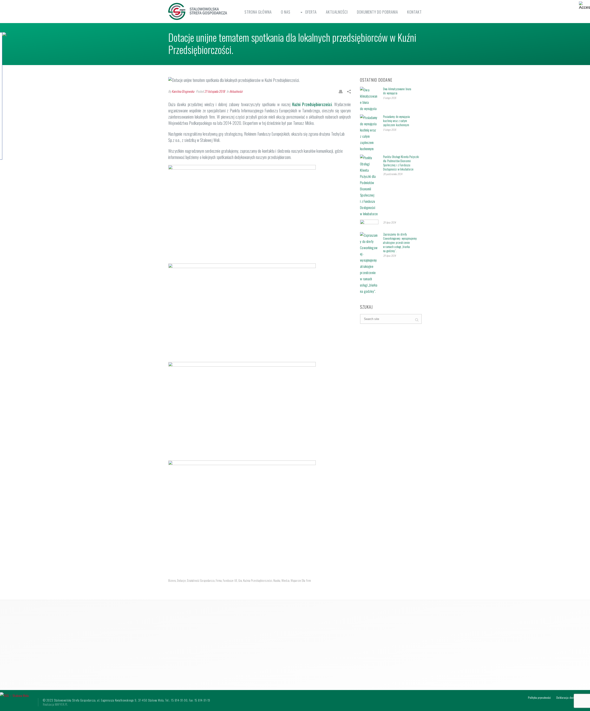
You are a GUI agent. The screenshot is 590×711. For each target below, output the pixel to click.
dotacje (181, 580)
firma (219, 580)
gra (240, 580)
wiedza (285, 580)
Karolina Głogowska (183, 91)
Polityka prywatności (539, 697)
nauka (276, 580)
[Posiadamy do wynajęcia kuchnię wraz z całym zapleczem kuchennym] (369, 133)
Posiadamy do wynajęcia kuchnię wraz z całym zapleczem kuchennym (396, 120)
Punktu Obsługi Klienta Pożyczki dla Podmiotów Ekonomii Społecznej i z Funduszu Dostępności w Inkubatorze (401, 163)
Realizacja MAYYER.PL (55, 704)
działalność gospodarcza (201, 580)
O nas (285, 12)
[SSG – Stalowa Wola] (14, 695)
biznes (172, 580)
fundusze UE (230, 580)
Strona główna (258, 12)
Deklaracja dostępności (569, 697)
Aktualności (337, 12)
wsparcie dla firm (301, 580)
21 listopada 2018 (214, 91)
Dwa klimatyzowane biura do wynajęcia (397, 91)
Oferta (311, 12)
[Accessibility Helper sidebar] (584, 5)
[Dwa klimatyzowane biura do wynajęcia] (369, 99)
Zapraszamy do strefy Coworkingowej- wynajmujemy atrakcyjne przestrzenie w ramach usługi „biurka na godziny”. (400, 242)
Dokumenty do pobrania (377, 12)
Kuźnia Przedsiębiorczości (257, 580)
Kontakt (414, 12)
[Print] (340, 91)
